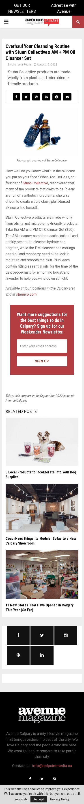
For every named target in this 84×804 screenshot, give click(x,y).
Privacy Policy (59, 799)
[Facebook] (30, 779)
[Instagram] (54, 779)
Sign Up (42, 361)
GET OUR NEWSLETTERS (22, 8)
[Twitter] (42, 779)
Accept (39, 799)
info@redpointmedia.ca (52, 765)
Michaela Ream (21, 64)
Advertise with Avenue (64, 8)
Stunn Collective (35, 183)
